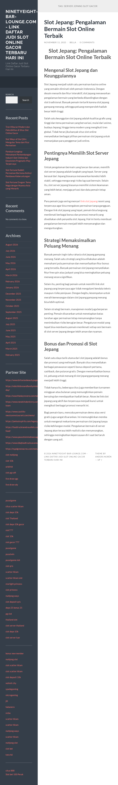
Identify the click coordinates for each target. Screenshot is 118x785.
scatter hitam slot (14, 578)
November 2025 (13, 299)
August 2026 (12, 244)
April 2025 (11, 342)
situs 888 (10, 770)
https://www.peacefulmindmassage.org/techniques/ (30, 437)
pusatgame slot (13, 560)
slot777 (9, 530)
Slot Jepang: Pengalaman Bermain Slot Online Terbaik (75, 29)
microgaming (12, 695)
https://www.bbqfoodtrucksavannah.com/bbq (27, 443)
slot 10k (9, 460)
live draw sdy (12, 484)
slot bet (9, 748)
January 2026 (12, 287)
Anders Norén (103, 457)
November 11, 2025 (55, 42)
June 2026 (11, 257)
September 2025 (14, 312)
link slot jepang (89, 201)
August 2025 (12, 318)
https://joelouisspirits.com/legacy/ (22, 421)
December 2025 (13, 293)
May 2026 (11, 263)
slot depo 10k (12, 512)
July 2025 (10, 324)
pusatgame (11, 500)
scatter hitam (12, 572)
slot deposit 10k (13, 677)
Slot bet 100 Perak (14, 774)
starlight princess (14, 584)
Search (10, 94)
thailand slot (11, 619)
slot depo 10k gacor (15, 524)
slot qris (9, 566)
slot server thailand (15, 625)
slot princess (12, 589)
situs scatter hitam (14, 506)
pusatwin (10, 554)
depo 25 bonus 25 (14, 607)
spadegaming (12, 689)
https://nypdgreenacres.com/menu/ (22, 448)
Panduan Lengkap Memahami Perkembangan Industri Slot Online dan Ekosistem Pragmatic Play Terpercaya (18, 157)
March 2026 (11, 275)
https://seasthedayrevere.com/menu (23, 396)
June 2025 (11, 330)
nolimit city (11, 683)
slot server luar (13, 637)
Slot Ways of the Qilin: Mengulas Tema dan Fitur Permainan (17, 142)
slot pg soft (11, 472)
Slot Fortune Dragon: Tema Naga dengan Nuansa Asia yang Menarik (18, 185)
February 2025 (13, 355)
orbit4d (9, 466)
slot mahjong (12, 454)
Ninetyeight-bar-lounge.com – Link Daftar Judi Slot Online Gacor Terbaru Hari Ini (66, 456)
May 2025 (11, 336)
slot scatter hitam (14, 665)
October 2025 (12, 306)
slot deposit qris (13, 601)
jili (7, 701)
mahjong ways (12, 596)
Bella (73, 42)
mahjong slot (12, 659)
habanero (10, 707)
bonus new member (15, 653)
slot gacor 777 (12, 542)
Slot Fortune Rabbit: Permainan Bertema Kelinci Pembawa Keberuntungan (19, 173)
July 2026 (10, 250)
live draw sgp (12, 478)
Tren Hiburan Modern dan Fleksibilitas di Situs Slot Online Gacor (18, 130)
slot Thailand (12, 518)
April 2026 (11, 269)
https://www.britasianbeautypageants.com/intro (29, 380)
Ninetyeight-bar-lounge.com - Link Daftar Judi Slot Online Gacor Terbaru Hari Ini (22, 34)
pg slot (9, 613)
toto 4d (9, 754)
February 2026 (13, 281)
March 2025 (11, 348)
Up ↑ (100, 460)
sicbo (8, 713)
